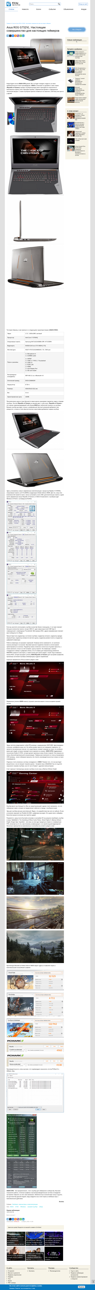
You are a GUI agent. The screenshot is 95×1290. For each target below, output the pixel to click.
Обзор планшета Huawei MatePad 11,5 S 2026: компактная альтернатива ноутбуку (80, 54)
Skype (21, 633)
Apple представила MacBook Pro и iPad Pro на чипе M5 (80, 62)
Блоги (38, 9)
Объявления (68, 9)
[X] (10, 36)
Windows (23, 1206)
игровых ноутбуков (26, 87)
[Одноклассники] (15, 36)
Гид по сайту (74, 1271)
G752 (17, 1206)
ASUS (11, 1206)
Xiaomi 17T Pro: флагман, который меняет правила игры (15, 1257)
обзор (41, 1206)
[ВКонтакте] (13, 36)
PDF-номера (12, 1282)
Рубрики (10, 1277)
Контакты (31, 1271)
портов (21, 629)
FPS (8, 824)
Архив (10, 1280)
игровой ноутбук (32, 1206)
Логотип (15, 403)
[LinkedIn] (23, 36)
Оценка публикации (13, 1210)
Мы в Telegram (76, 29)
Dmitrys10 (16, 1221)
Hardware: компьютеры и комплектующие (25, 1204)
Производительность (13, 1069)
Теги (9, 1279)
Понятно (81, 1287)
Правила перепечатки (14, 1275)
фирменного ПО (18, 659)
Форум (83, 9)
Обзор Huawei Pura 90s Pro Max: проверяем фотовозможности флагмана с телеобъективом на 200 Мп (15, 1240)
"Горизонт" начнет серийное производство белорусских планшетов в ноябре (80, 81)
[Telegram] (8, 36)
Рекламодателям (55, 1271)
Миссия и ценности (14, 1273)
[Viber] (18, 36)
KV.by (15, 3)
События (52, 9)
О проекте (11, 1271)
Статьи (11, 9)
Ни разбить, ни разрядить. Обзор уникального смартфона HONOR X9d (80, 116)
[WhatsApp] (21, 36)
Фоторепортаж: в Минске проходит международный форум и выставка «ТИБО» (34, 1242)
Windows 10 (10, 498)
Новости (25, 9)
